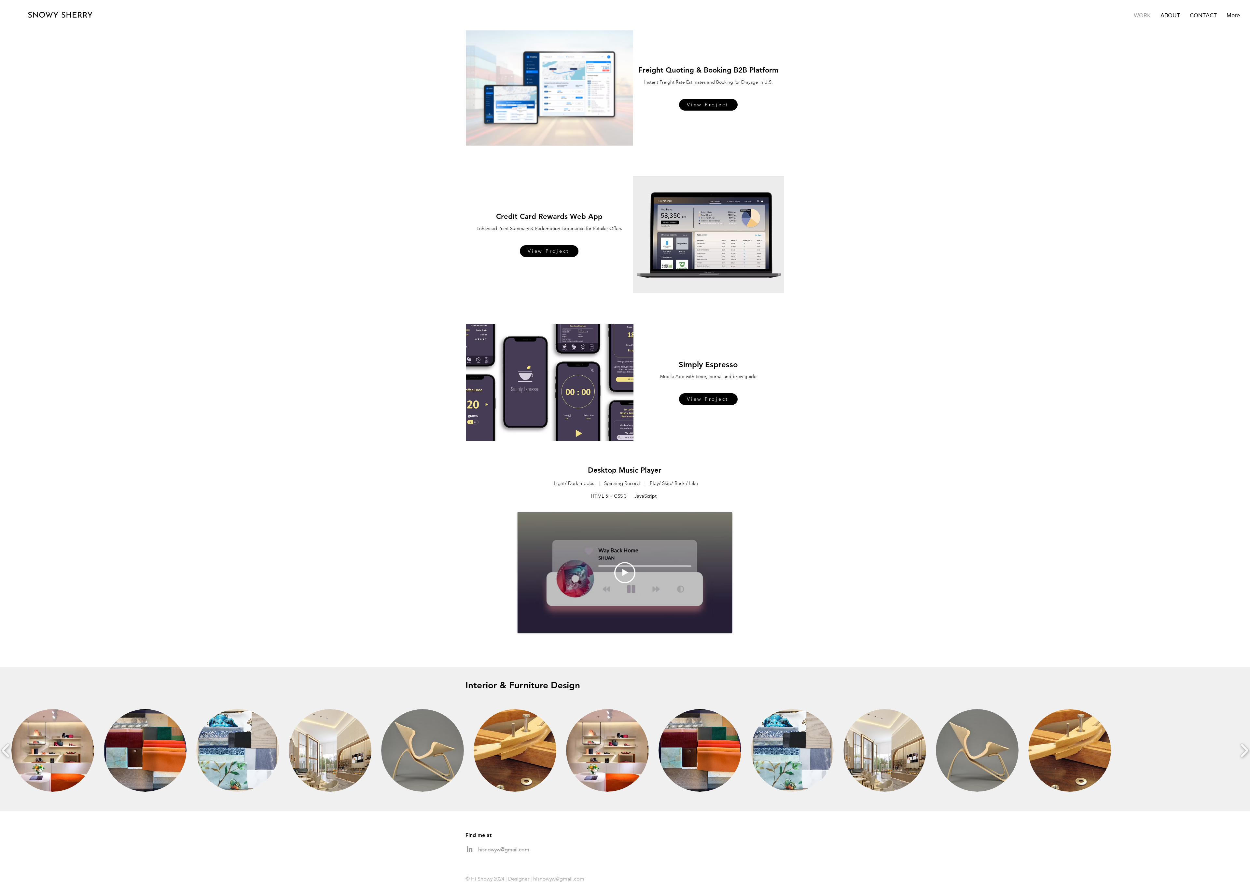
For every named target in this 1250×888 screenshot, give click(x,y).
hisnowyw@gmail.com (503, 849)
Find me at (478, 835)
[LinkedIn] (469, 849)
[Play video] (624, 572)
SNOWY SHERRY (60, 16)
